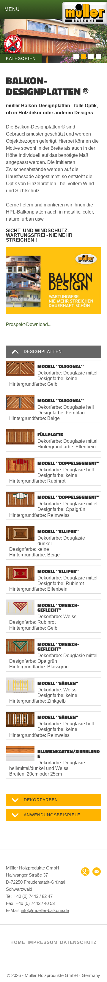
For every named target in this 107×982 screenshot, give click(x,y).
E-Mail (96, 871)
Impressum (43, 942)
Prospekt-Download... (28, 324)
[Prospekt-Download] (53, 280)
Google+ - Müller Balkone (85, 871)
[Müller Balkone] (84, 15)
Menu (12, 9)
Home (17, 942)
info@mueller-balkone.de (45, 910)
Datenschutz (78, 942)
